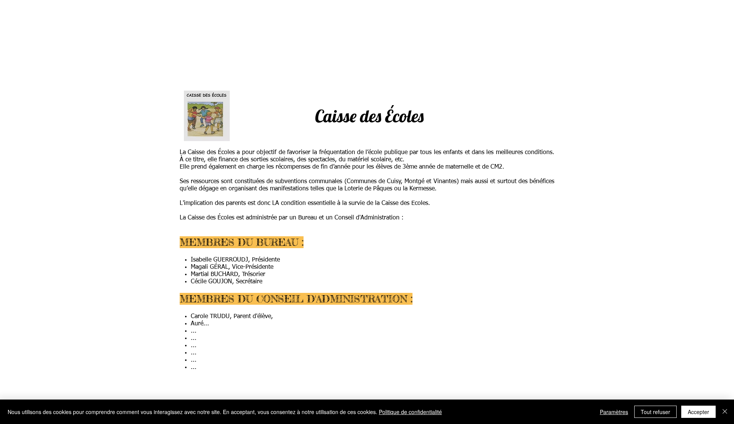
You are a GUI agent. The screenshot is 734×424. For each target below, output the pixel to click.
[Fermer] (724, 412)
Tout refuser (655, 412)
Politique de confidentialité (410, 412)
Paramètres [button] (614, 412)
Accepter (698, 412)
